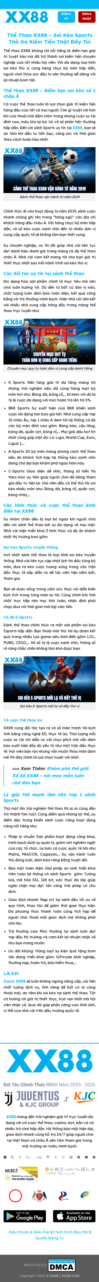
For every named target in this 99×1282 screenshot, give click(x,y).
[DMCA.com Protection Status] (62, 1265)
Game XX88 (14, 981)
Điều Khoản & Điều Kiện (29, 1232)
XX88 (77, 127)
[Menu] (49, 4)
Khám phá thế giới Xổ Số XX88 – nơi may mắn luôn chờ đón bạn (50, 775)
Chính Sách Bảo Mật (71, 1232)
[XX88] (26, 17)
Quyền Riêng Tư (49, 1238)
